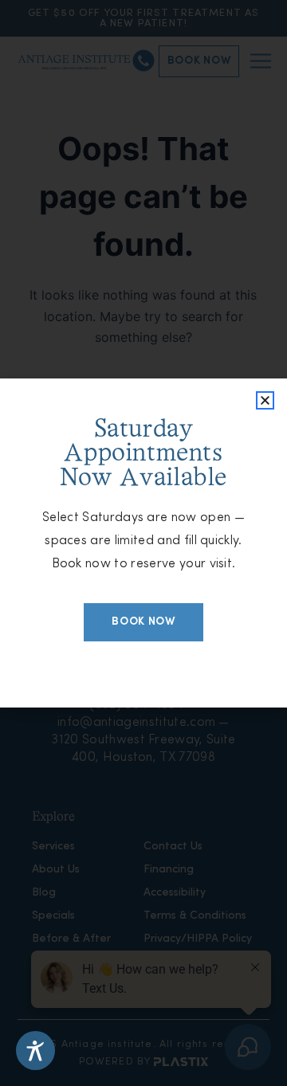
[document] (143, 543)
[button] (265, 400)
